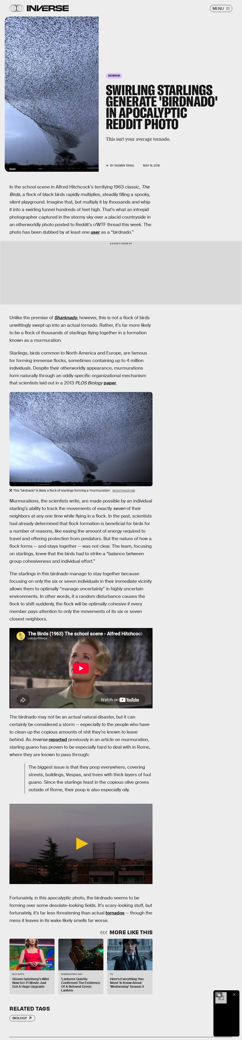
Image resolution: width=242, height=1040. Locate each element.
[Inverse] (48, 8)
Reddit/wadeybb (123, 490)
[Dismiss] (234, 994)
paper (110, 383)
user (95, 232)
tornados (115, 913)
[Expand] (218, 994)
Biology (20, 1018)
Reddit (12, 168)
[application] (81, 844)
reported (58, 739)
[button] (81, 844)
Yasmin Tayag (124, 165)
